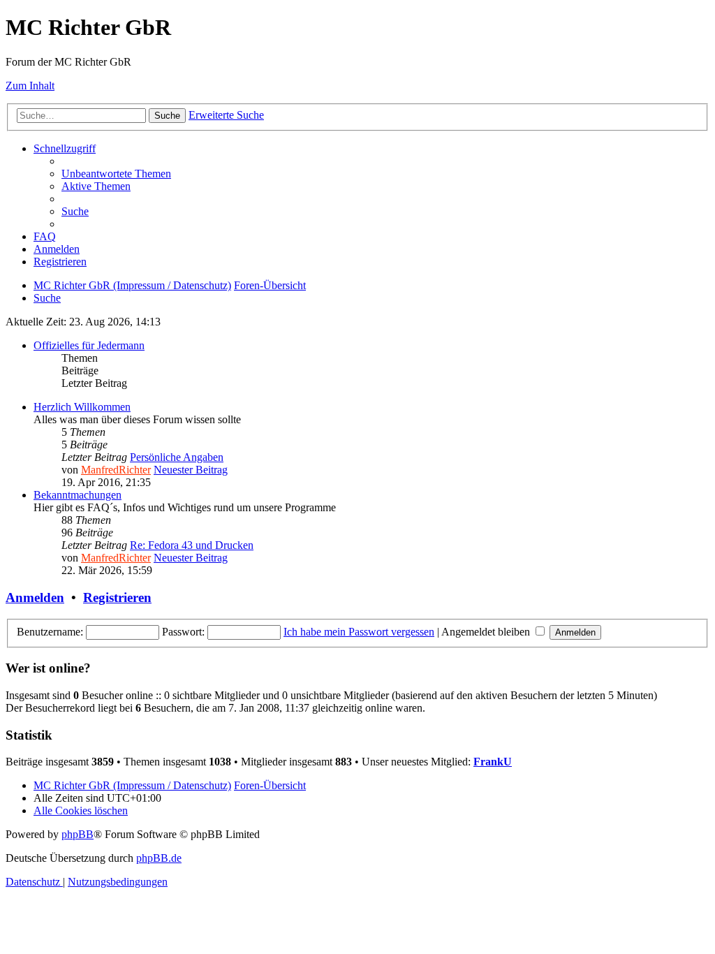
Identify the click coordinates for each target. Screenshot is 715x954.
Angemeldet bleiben (487, 632)
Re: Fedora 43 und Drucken (191, 545)
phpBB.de (159, 858)
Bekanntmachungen (77, 495)
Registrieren (117, 597)
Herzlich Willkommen (82, 407)
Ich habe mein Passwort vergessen (358, 632)
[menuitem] (116, 173)
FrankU (492, 762)
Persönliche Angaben (176, 457)
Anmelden (35, 597)
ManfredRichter (116, 470)
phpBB (77, 834)
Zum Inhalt (30, 85)
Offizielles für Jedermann (89, 345)
